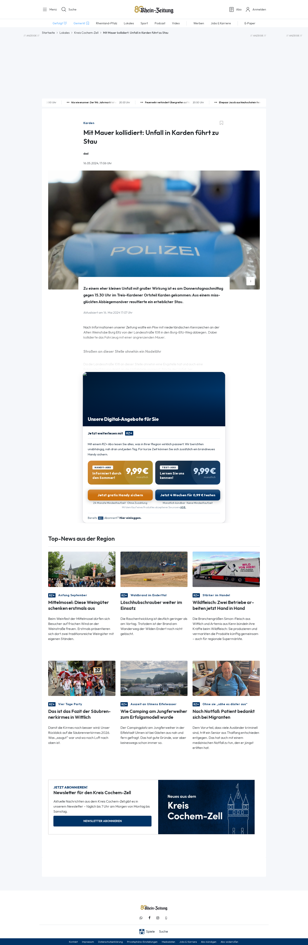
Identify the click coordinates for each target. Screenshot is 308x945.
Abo (239, 9)
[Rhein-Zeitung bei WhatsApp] (141, 918)
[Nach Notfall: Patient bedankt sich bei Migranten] (226, 678)
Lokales (65, 33)
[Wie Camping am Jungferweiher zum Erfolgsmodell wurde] (154, 678)
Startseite (48, 33)
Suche (72, 9)
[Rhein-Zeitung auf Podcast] (166, 918)
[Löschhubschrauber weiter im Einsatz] (154, 569)
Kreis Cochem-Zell (86, 33)
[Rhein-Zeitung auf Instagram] (158, 918)
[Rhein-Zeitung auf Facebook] (149, 918)
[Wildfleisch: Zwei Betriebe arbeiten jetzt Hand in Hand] (226, 569)
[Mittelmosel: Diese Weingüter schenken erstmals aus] (81, 569)
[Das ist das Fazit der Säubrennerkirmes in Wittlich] (81, 678)
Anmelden (259, 9)
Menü (52, 9)
